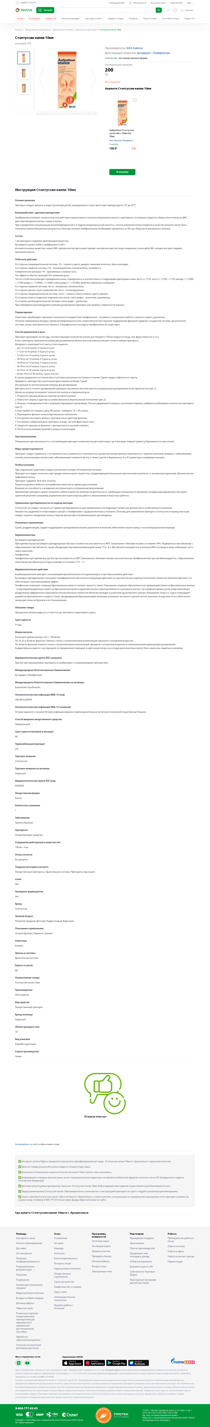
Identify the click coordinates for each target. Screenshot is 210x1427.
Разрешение (23, 1280)
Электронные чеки (102, 1271)
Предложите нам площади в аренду (139, 1255)
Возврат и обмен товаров (29, 1298)
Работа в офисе (176, 1251)
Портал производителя (142, 1248)
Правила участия (101, 1251)
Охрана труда (175, 1261)
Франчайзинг (137, 1243)
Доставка (21, 1248)
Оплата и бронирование (29, 1243)
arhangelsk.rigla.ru (112, 1370)
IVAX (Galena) (134, 48)
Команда (58, 1248)
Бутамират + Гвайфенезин (153, 53)
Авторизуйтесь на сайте (26, 1144)
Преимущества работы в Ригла (181, 1240)
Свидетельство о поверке (67, 1287)
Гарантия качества (64, 1282)
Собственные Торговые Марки (142, 1273)
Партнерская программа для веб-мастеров (143, 1281)
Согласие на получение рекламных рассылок (28, 1346)
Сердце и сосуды (115, 19)
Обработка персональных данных (28, 1338)
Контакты (59, 1253)
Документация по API (141, 1267)
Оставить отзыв (62, 1263)
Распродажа (34, 19)
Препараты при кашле (86, 30)
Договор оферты (25, 1303)
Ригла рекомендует (71, 19)
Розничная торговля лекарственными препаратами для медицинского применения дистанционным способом (27, 1322)
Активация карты (101, 1246)
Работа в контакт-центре (181, 1256)
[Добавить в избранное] (135, 100)
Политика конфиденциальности (28, 1260)
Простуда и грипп (93, 19)
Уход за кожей (150, 19)
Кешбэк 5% (51, 19)
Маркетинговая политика (30, 1293)
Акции (20, 19)
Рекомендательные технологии (64, 1299)
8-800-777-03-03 (26, 1408)
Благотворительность (66, 1258)
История (58, 1243)
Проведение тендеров (142, 1238)
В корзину (122, 172)
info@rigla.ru (165, 1420)
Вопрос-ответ (99, 1266)
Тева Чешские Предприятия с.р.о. (125, 140)
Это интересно (24, 1253)
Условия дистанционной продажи (29, 1286)
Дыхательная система (62, 30)
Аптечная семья (100, 1241)
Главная (18, 30)
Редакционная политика (67, 1269)
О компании (60, 1238)
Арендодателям (116, 3)
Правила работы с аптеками (63, 1307)
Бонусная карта (158, 3)
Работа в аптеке (176, 1246)
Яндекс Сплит (191, 19)
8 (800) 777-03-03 (46, 1377)
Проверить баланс (102, 1256)
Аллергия (133, 19)
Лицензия (21, 1275)
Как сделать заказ (25, 1238)
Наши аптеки (176, 3)
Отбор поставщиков (141, 1261)
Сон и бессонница (170, 19)
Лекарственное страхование (62, 1275)
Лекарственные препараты (37, 30)
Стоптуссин (111, 58)
